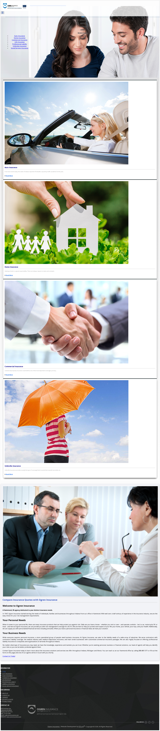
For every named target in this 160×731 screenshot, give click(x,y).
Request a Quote (83, 33)
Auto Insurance (19, 36)
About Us (5, 693)
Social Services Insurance (19, 48)
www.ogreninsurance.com (13, 717)
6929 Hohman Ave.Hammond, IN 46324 (6, 709)
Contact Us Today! (9, 656)
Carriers (5, 697)
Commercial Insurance (19, 40)
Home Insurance (19, 38)
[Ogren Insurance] (15, 10)
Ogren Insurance (54, 727)
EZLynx (81, 727)
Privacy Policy (6, 701)
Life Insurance (20, 42)
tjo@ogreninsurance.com (12, 715)
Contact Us (5, 695)
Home (4, 671)
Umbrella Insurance (19, 46)
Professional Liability (19, 44)
